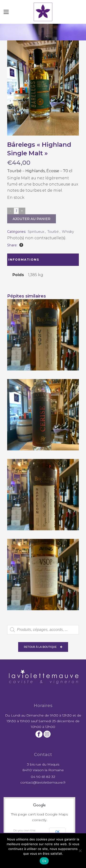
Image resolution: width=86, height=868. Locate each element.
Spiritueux (36, 231)
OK (57, 832)
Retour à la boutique (40, 647)
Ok (44, 861)
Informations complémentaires (28, 262)
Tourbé (53, 231)
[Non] (80, 850)
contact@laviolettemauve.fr (43, 782)
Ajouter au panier (31, 219)
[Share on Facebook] (21, 245)
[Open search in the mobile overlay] (43, 629)
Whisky (68, 231)
